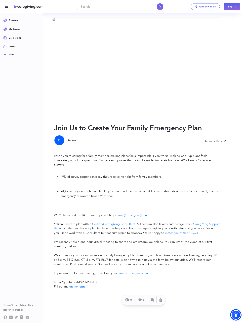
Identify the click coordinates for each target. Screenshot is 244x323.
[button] (236, 315)
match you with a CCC (180, 233)
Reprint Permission (13, 309)
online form (77, 287)
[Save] (152, 299)
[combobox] (120, 6)
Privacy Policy (27, 305)
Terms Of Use (10, 305)
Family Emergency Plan (133, 215)
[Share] (161, 299)
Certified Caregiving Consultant (113, 224)
